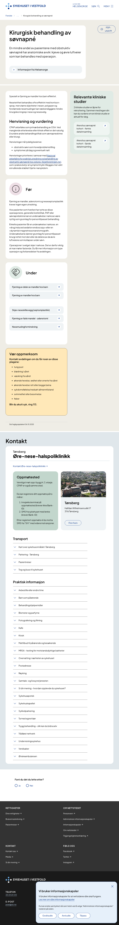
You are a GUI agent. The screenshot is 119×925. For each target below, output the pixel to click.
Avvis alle (66, 915)
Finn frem (73, 523)
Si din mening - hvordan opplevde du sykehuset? (42, 688)
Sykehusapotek (26, 695)
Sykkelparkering (27, 711)
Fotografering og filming (30, 620)
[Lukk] (112, 886)
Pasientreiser (25, 562)
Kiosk (21, 635)
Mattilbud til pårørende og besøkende (37, 643)
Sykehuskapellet (27, 703)
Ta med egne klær (27, 718)
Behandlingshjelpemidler (31, 605)
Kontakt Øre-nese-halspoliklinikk (29, 466)
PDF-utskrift (108, 29)
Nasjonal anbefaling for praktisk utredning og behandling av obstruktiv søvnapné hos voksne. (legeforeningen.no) (35, 158)
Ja (19, 785)
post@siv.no (11, 904)
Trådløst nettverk (27, 733)
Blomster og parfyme (29, 612)
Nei (31, 785)
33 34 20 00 (11, 895)
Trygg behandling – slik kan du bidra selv (38, 726)
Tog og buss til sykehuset (31, 569)
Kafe (21, 628)
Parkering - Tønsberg (29, 554)
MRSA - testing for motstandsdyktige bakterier (41, 650)
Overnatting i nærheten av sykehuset (36, 658)
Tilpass (83, 915)
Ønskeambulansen (28, 756)
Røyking (23, 673)
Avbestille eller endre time (31, 590)
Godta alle (47, 915)
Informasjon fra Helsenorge (33, 69)
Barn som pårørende (28, 597)
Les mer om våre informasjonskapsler (57, 899)
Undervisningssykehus (29, 741)
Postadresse (25, 665)
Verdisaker (24, 748)
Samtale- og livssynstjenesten (33, 680)
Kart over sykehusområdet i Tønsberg (37, 547)
